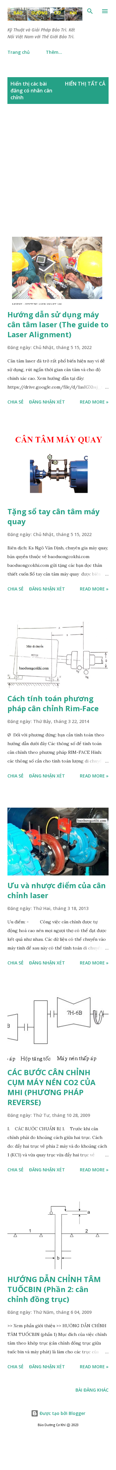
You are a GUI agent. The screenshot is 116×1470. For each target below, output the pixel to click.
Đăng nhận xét (47, 402)
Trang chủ (18, 52)
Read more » (94, 402)
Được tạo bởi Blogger (61, 1413)
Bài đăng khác (92, 1390)
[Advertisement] (58, 177)
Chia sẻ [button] (15, 402)
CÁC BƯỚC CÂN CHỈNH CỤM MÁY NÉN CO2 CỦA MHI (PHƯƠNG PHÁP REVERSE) (51, 1087)
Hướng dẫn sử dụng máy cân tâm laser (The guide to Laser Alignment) (58, 324)
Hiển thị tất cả (85, 83)
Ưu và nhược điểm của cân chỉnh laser (56, 890)
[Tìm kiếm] (90, 11)
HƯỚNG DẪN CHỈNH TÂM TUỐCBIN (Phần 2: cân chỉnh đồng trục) (54, 1289)
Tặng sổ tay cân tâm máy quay (53, 516)
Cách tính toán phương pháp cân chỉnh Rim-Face (53, 703)
